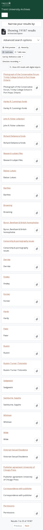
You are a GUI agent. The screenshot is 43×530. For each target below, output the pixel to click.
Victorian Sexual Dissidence (15, 450)
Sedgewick (8, 380)
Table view (21, 52)
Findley (6, 277)
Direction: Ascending (11, 61)
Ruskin (6, 346)
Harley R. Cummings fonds (15, 101)
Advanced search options (17, 40)
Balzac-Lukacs (9, 170)
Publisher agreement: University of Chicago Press (19, 468)
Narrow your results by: (21, 23)
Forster (6, 294)
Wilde (5, 432)
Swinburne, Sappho (12, 398)
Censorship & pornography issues (18, 241)
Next (27, 525)
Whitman (7, 415)
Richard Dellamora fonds (14, 136)
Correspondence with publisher (17, 488)
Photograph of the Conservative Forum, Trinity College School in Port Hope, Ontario (21, 77)
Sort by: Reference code (12, 57)
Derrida (6, 259)
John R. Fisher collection (14, 118)
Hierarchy (24, 47)
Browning (7, 205)
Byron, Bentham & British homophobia (20, 222)
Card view (9, 52)
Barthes (7, 188)
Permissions (8, 506)
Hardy (6, 311)
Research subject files (13, 153)
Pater (5, 328)
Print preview (10, 47)
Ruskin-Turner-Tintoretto (15, 363)
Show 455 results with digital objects (26, 67)
